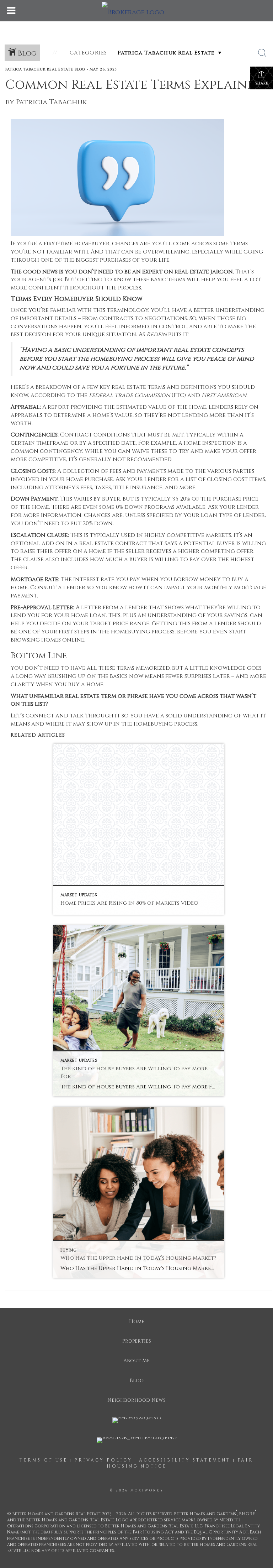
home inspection (210, 443)
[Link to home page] (136, 10)
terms (156, 387)
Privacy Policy (103, 1460)
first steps (74, 632)
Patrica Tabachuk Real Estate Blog (45, 69)
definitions (198, 387)
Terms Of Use (44, 1460)
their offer (54, 551)
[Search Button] (262, 53)
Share (261, 83)
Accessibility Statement (185, 1460)
